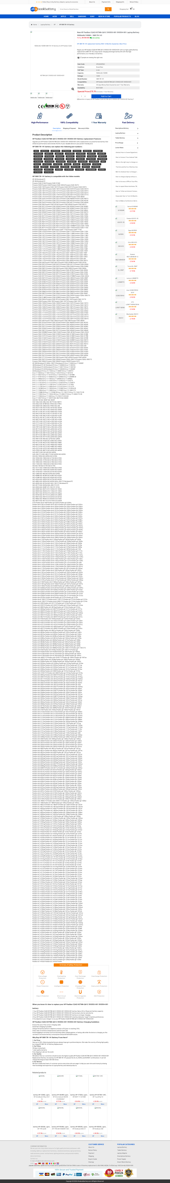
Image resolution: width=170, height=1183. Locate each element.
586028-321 (60, 156)
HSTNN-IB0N (38, 169)
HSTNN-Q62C (80, 156)
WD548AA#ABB (91, 169)
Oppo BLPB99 (132, 230)
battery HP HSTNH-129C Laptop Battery (98, 1095)
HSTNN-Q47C (66, 151)
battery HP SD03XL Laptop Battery (42, 1127)
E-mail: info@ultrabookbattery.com (42, 1161)
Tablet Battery (122, 1150)
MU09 (36, 167)
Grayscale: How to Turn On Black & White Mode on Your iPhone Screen (127, 196)
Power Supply (121, 1159)
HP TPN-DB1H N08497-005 (60, 1129)
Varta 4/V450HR (132, 206)
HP (55, 24)
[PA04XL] (60, 1116)
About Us (92, 2)
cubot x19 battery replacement (86, 1165)
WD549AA (102, 169)
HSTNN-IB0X (79, 169)
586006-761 (87, 151)
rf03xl (112, 1165)
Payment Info (106, 2)
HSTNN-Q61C (49, 156)
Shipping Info (120, 2)
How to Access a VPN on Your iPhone (127, 181)
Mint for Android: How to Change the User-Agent (127, 172)
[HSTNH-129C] (98, 1084)
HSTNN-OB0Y (55, 151)
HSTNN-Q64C (48, 159)
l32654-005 (129, 1165)
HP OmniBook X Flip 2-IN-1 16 (42, 1098)
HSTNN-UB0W (102, 159)
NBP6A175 (86, 167)
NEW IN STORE (104, 16)
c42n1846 (100, 1165)
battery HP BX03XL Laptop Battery (79, 1127)
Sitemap (91, 1162)
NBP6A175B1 (48, 169)
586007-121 (49, 153)
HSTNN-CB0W (49, 161)
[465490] (60, 1084)
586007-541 (91, 153)
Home (35, 24)
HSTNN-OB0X (48, 172)
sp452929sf (63, 1165)
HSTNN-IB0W (69, 169)
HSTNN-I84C (95, 167)
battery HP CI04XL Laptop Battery (41, 1095)
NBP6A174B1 (75, 167)
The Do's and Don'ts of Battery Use (127, 167)
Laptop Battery (45, 24)
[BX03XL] (79, 1116)
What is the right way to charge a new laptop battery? (127, 162)
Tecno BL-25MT (132, 266)
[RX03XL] (98, 1116)
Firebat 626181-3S (132, 218)
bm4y (123, 1165)
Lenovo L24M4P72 (132, 278)
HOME (46, 16)
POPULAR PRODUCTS (122, 16)
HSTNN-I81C (54, 167)
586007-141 (59, 153)
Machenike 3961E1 (132, 314)
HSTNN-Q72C (59, 159)
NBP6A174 (44, 167)
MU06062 (76, 164)
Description (57, 128)
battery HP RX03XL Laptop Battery (98, 1127)
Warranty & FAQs (83, 128)
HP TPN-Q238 (41, 1129)
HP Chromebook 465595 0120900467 (60, 1098)
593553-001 (38, 159)
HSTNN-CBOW (94, 161)
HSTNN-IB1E (38, 172)
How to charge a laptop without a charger (127, 176)
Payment (91, 1153)
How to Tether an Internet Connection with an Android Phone (127, 191)
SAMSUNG (82, 16)
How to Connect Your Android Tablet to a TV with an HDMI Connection (127, 157)
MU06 (36, 151)
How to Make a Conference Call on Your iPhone (127, 201)
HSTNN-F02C (57, 164)
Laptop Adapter (122, 1153)
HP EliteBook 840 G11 (79, 1129)
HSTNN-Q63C (91, 156)
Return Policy (134, 2)
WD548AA (59, 169)
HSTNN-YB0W (60, 161)
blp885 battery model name (49, 1165)
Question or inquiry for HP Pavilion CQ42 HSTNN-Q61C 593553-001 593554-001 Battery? (106, 99)
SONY (92, 16)
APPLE (63, 16)
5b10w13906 (71, 1165)
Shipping (91, 1156)
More (46, 1104)
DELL (72, 16)
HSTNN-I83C (64, 167)
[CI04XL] (42, 1084)
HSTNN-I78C (86, 164)
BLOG (137, 16)
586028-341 (70, 156)
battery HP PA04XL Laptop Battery (60, 1127)
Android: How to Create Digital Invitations (127, 152)
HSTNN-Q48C (98, 151)
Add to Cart (106, 96)
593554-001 (70, 159)
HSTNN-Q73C (91, 159)
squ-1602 (118, 1165)
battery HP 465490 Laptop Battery (60, 1095)
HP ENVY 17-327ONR (79, 1097)
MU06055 (67, 164)
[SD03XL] (42, 1116)
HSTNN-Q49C (38, 153)
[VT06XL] (79, 1084)
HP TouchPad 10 (98, 1097)
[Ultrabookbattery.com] (42, 9)
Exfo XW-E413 (132, 242)
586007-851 (101, 153)
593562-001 (80, 159)
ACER (55, 16)
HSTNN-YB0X (71, 161)
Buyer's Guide (92, 1159)
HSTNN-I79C (96, 164)
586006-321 (45, 151)
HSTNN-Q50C (69, 153)
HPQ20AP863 (100, 64)
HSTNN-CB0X (82, 161)
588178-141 (102, 156)
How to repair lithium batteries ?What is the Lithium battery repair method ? (127, 186)
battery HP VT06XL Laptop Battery (79, 1095)
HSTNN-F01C (47, 164)
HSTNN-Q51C (80, 153)
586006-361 (77, 151)
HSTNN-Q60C (38, 156)
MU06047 (37, 164)
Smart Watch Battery (124, 1162)
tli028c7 (106, 1165)
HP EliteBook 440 (98, 1129)
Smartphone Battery (123, 1156)
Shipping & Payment (69, 128)
